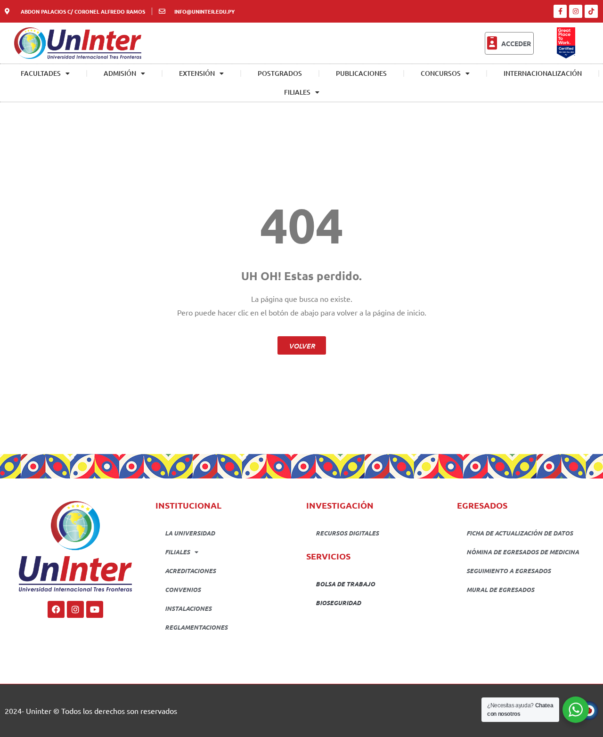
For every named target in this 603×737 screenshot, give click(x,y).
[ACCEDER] (491, 43)
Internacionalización (543, 73)
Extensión (197, 73)
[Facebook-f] (560, 11)
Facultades (41, 73)
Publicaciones (361, 73)
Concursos (441, 73)
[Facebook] (56, 609)
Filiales (297, 92)
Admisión (120, 73)
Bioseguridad (338, 603)
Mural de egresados (500, 589)
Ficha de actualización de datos (519, 533)
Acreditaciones (190, 571)
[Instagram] (575, 11)
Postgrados (280, 73)
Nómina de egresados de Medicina (522, 552)
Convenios (183, 589)
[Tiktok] (591, 11)
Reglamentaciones (196, 627)
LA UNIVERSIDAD (190, 533)
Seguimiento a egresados (508, 571)
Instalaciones (188, 608)
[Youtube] (94, 609)
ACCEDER (516, 43)
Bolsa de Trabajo (345, 584)
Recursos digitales (347, 533)
